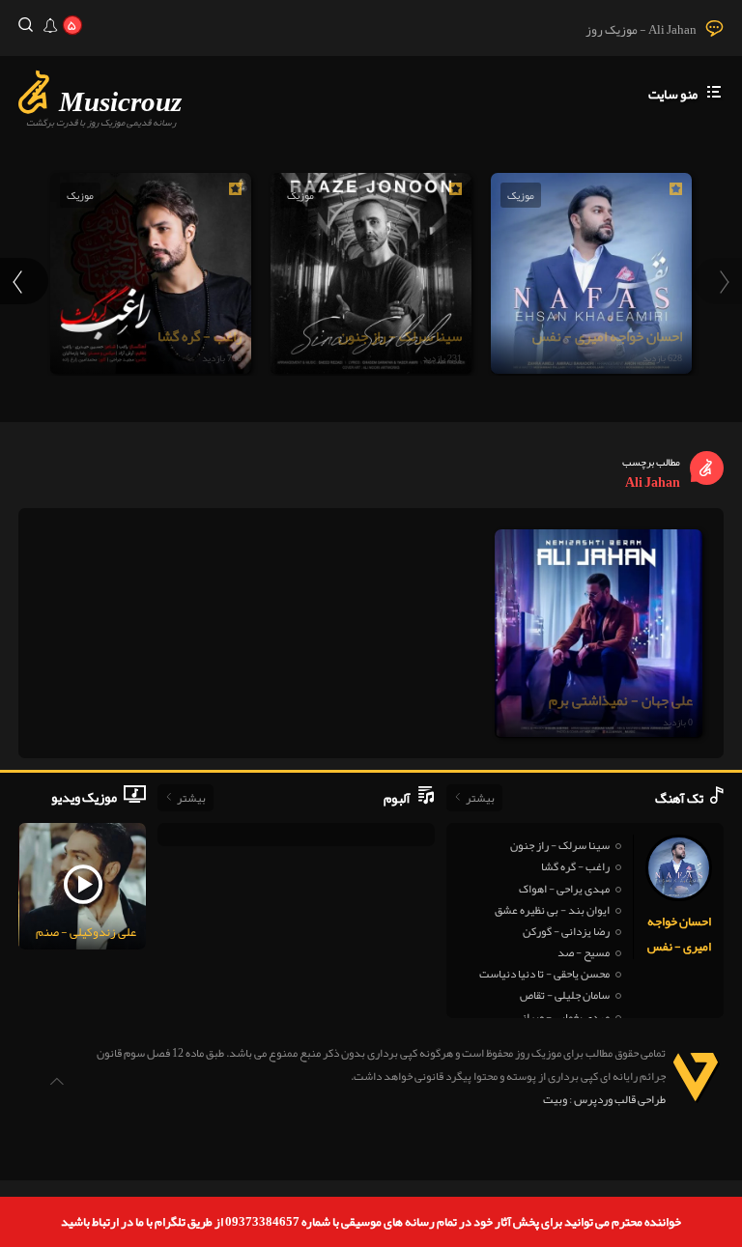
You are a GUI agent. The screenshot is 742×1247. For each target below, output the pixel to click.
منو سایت (673, 93)
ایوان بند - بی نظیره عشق (552, 910)
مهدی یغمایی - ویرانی (562, 1017)
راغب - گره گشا (575, 866)
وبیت (555, 1099)
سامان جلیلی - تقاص (565, 995)
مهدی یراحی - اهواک (564, 888)
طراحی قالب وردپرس (620, 1099)
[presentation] (718, 281)
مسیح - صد (583, 952)
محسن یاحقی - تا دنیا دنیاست (544, 973)
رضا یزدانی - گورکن (566, 931)
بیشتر (480, 797)
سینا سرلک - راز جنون (560, 845)
